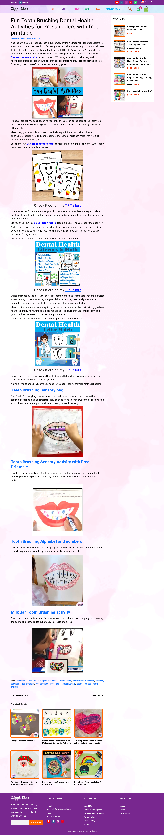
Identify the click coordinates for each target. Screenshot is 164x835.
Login (122, 806)
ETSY (97, 9)
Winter (40, 38)
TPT (87, 9)
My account (114, 9)
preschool (54, 684)
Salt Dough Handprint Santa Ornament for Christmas (23, 783)
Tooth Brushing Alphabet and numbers (46, 541)
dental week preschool (83, 681)
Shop (64, 9)
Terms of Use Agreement (94, 810)
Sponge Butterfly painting (22, 741)
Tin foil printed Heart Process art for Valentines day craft (88, 742)
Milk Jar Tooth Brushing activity (40, 612)
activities (21, 681)
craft (29, 681)
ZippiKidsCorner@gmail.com (59, 809)
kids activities (42, 684)
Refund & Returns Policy (94, 813)
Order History (125, 813)
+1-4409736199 (53, 816)
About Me (88, 806)
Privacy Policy (89, 817)
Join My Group (19, 2)
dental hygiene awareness (46, 681)
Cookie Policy (89, 821)
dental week (65, 681)
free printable (27, 684)
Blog (77, 9)
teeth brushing (68, 684)
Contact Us (88, 824)
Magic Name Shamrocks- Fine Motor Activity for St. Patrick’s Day (56, 743)
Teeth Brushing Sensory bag (37, 390)
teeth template (84, 684)
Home (52, 9)
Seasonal (15, 38)
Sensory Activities (28, 38)
